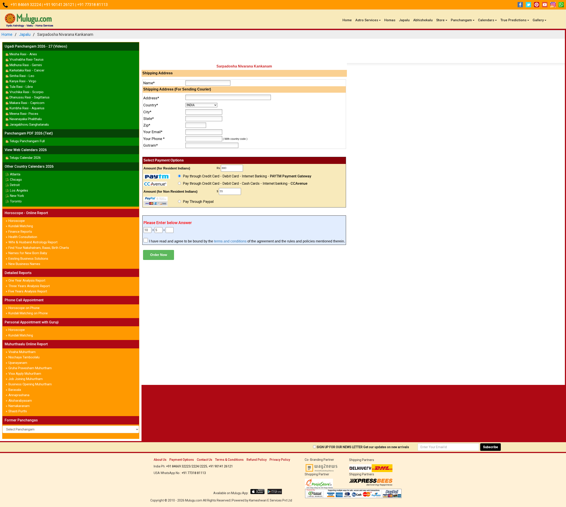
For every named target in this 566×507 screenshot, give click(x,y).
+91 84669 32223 (178, 466)
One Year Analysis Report (26, 280)
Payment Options (181, 459)
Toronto (16, 201)
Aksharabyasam (20, 401)
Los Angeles (19, 190)
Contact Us (204, 459)
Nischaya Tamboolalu (24, 357)
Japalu (404, 20)
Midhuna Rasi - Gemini (26, 65)
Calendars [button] (486, 20)
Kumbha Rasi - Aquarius (27, 108)
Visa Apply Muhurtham (24, 374)
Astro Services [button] (366, 20)
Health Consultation (22, 237)
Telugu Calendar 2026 (25, 158)
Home (348, 20)
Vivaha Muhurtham (22, 352)
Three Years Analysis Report (29, 286)
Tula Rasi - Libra (21, 87)
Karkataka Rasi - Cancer (27, 70)
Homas (389, 20)
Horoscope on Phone (24, 308)
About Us (160, 459)
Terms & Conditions (229, 459)
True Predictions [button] (513, 20)
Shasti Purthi (17, 411)
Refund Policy (257, 459)
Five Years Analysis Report (27, 291)
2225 (203, 466)
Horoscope (16, 221)
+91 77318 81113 (92, 4)
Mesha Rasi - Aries (23, 54)
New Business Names (24, 264)
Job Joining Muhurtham (25, 379)
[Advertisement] (353, 52)
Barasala (14, 390)
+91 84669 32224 (26, 4)
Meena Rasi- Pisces (24, 114)
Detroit (15, 185)
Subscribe (490, 447)
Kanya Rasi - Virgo (23, 81)
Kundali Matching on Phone (28, 313)
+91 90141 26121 (59, 4)
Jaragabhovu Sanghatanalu (29, 125)
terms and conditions (230, 241)
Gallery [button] (538, 20)
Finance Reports (20, 232)
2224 (195, 466)
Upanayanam (17, 363)
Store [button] (440, 20)
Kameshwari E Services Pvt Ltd (270, 500)
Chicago (16, 180)
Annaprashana (18, 395)
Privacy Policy (280, 459)
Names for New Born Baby (27, 253)
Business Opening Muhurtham (30, 384)
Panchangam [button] (461, 20)
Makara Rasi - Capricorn (27, 103)
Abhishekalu (423, 20)
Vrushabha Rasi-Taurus (27, 59)
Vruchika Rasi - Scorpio (27, 92)
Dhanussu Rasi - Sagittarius (30, 97)
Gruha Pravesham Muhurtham (30, 368)
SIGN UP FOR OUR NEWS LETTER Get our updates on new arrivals (363, 447)
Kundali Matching (20, 226)
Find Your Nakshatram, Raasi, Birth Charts (38, 248)
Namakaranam (19, 406)
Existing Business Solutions (28, 259)
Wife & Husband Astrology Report (32, 242)
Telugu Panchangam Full (27, 141)
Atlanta (15, 174)
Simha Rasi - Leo (22, 76)
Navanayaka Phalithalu (26, 119)
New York (17, 196)
